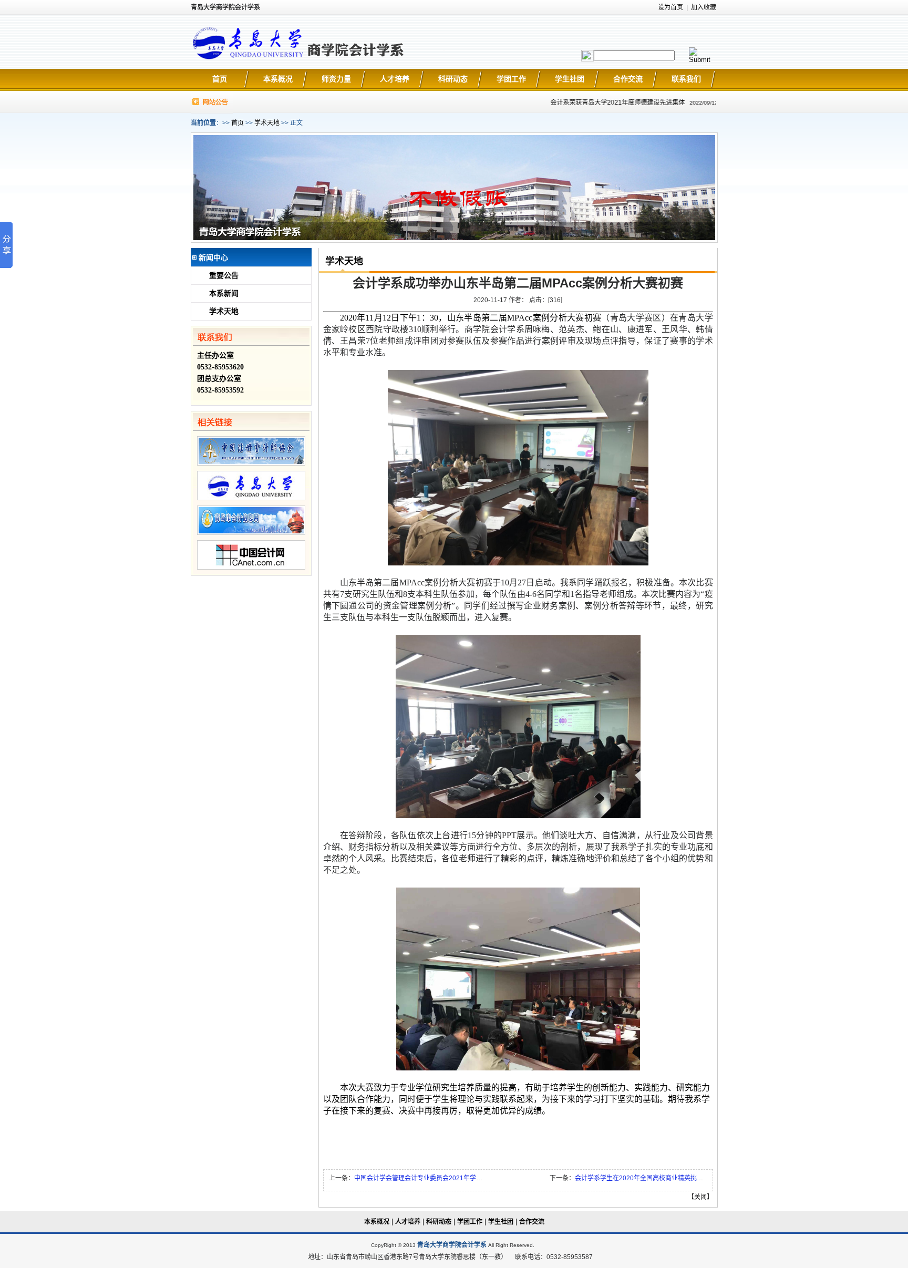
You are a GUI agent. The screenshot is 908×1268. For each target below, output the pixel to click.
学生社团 (569, 79)
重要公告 (224, 276)
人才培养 (394, 79)
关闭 (700, 1197)
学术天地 (267, 123)
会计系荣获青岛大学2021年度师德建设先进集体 (604, 102)
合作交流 (628, 79)
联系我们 (686, 79)
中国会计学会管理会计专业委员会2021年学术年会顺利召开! (438, 1178)
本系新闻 (224, 293)
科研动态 (453, 79)
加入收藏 (703, 7)
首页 (219, 79)
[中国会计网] (251, 567)
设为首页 (670, 7)
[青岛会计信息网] (251, 533)
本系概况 (278, 79)
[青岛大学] (251, 498)
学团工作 (511, 79)
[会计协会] (251, 463)
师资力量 (336, 79)
